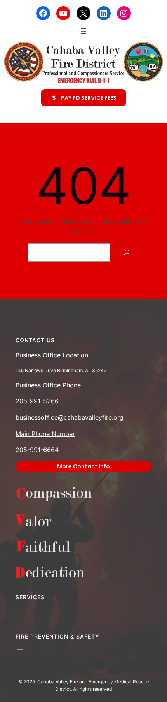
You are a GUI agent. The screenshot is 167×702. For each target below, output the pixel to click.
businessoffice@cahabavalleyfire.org (70, 417)
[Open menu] (83, 31)
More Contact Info (83, 466)
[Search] (126, 252)
